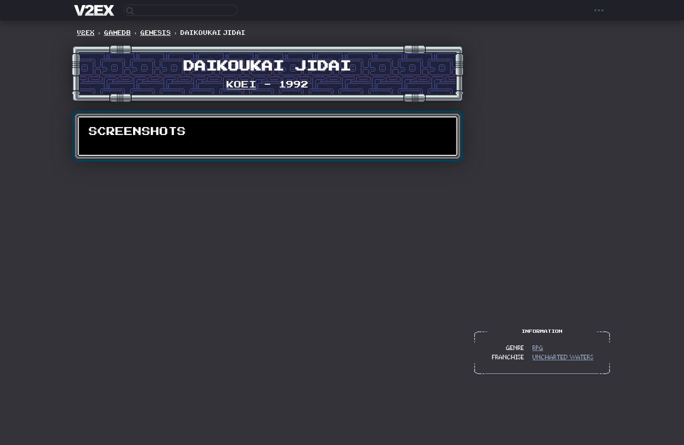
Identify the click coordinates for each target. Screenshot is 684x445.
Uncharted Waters (563, 357)
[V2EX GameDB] (95, 10)
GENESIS (155, 32)
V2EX (85, 32)
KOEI (241, 84)
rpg (538, 348)
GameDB (117, 32)
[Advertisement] (542, 178)
